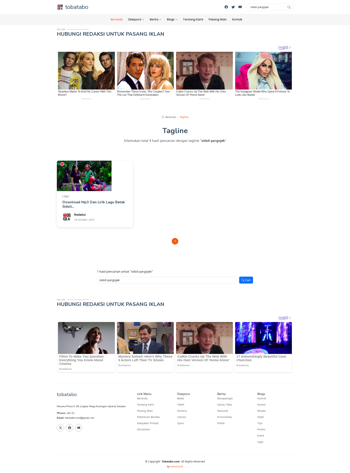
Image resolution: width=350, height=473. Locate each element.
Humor (261, 404)
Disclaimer (143, 429)
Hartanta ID (176, 466)
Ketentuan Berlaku (148, 417)
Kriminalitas (224, 417)
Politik (221, 423)
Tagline (184, 117)
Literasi (181, 417)
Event (260, 435)
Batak (180, 398)
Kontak (237, 19)
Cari (247, 280)
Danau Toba (224, 404)
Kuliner (261, 398)
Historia (182, 411)
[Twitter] (233, 7)
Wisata (261, 411)
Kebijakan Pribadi (148, 423)
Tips (259, 423)
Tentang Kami (193, 19)
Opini (180, 423)
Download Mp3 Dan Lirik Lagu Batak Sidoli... (93, 204)
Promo (261, 429)
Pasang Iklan (218, 19)
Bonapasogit (225, 398)
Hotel (260, 417)
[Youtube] (240, 7)
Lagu (260, 442)
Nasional (222, 411)
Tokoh (180, 404)
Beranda (116, 19)
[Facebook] (226, 7)
